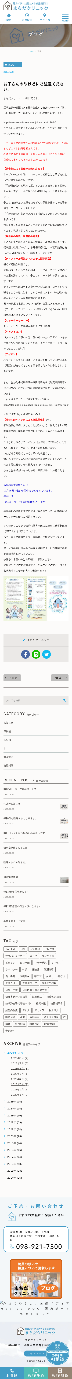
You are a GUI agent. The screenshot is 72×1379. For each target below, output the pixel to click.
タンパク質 (48, 955)
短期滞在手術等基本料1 (18, 1003)
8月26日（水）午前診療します (20, 789)
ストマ (33, 955)
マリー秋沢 (40, 962)
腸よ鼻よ (54, 1010)
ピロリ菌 (25, 962)
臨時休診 (10, 1017)
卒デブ (38, 976)
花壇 (22, 1017)
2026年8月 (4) (19, 1058)
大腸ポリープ (29, 983)
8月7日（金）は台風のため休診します (24, 833)
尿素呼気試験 (49, 983)
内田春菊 (10, 976)
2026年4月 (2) (19, 1079)
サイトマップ (36, 1353)
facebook (25, 654)
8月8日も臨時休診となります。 (20, 818)
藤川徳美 (34, 1017)
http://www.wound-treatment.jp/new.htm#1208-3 (29, 122)
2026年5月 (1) (19, 1073)
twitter (46, 654)
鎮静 (7, 1024)
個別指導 (49, 969)
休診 (24, 969)
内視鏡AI (25, 976)
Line (36, 654)
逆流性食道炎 (51, 1017)
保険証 (35, 969)
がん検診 (35, 949)
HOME (32, 51)
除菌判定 (34, 1024)
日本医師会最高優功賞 (34, 989)
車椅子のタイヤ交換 (14, 921)
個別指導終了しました (15, 847)
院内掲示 (20, 1024)
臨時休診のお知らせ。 (15, 862)
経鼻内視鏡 (11, 1010)
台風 (48, 976)
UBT (23, 949)
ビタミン (10, 962)
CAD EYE (10, 949)
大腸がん (61, 976)
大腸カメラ (11, 983)
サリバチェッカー (15, 955)
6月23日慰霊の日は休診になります (22, 906)
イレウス (49, 949)
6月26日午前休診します (16, 891)
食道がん (10, 1030)
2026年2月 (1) (19, 1089)
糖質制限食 (57, 1003)
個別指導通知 (10, 877)
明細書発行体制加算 (16, 996)
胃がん (26, 1010)
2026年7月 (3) (19, 1063)
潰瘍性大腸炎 (54, 996)
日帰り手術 (11, 989)
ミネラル (56, 962)
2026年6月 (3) (19, 1068)
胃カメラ (39, 1010)
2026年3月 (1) (19, 1084)
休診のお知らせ (11, 803)
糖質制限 (41, 1003)
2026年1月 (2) (19, 1094)
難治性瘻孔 (50, 1024)
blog (11, 65)
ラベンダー (11, 969)
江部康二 (37, 996)
